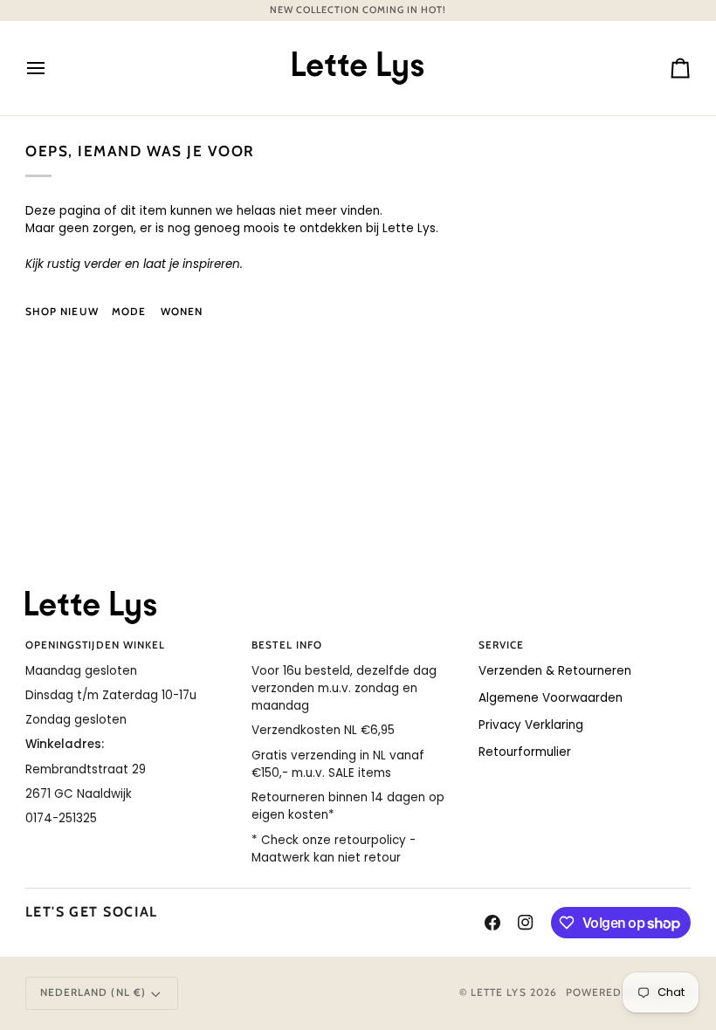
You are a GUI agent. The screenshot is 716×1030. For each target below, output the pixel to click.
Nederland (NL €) (93, 992)
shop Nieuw (62, 312)
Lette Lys (499, 992)
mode (129, 312)
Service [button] (501, 645)
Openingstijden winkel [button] (95, 645)
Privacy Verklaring (530, 725)
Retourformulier (524, 752)
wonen (182, 312)
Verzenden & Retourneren (554, 671)
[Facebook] (492, 922)
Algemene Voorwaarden (550, 698)
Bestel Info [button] (286, 645)
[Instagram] (526, 922)
